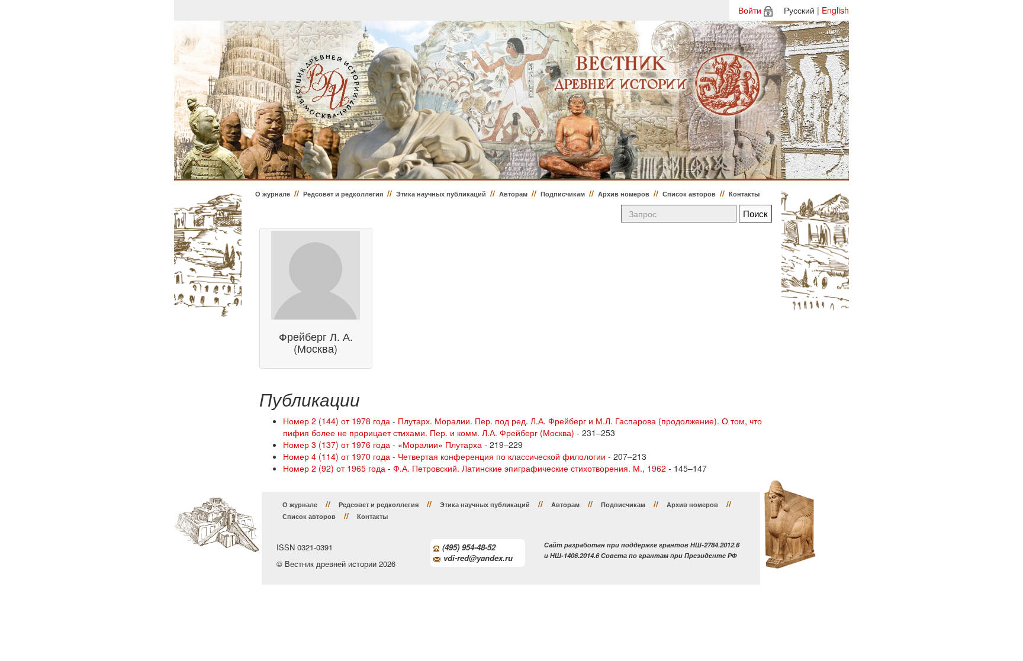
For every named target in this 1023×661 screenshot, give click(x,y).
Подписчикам (563, 193)
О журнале (272, 193)
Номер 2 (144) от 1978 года (336, 421)
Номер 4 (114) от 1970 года (336, 456)
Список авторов (689, 193)
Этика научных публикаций (441, 193)
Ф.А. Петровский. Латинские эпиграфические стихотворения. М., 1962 (529, 468)
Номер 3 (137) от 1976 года (336, 444)
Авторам (513, 193)
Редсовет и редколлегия (343, 193)
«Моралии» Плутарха (440, 444)
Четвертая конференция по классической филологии (502, 456)
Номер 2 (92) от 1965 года (334, 468)
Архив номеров (623, 193)
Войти (749, 10)
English (835, 10)
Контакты (744, 193)
